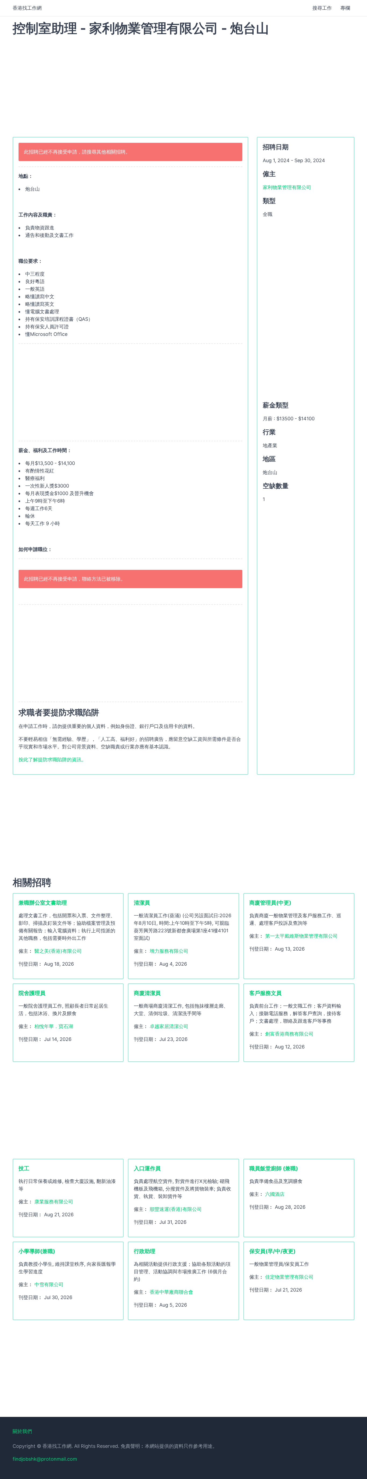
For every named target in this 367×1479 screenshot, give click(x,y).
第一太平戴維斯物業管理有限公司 (301, 936)
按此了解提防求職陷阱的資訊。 (52, 759)
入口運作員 (147, 1168)
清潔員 (142, 903)
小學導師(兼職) (37, 1251)
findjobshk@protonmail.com (45, 1459)
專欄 (345, 8)
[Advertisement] (183, 83)
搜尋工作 (322, 8)
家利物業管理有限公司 (287, 187)
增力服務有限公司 (169, 951)
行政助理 (144, 1251)
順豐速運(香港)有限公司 (176, 1209)
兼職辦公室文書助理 (43, 903)
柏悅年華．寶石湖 (53, 1026)
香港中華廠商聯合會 (171, 1292)
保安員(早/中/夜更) (272, 1251)
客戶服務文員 (265, 993)
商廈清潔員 (147, 993)
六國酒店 (275, 1194)
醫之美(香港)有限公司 (58, 951)
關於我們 (22, 1431)
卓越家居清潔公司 (169, 1026)
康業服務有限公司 (53, 1201)
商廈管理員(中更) (270, 903)
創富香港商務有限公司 (289, 1034)
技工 (24, 1168)
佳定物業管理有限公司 (289, 1277)
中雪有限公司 (48, 1284)
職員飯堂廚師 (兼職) (273, 1168)
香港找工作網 (27, 8)
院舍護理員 (32, 993)
